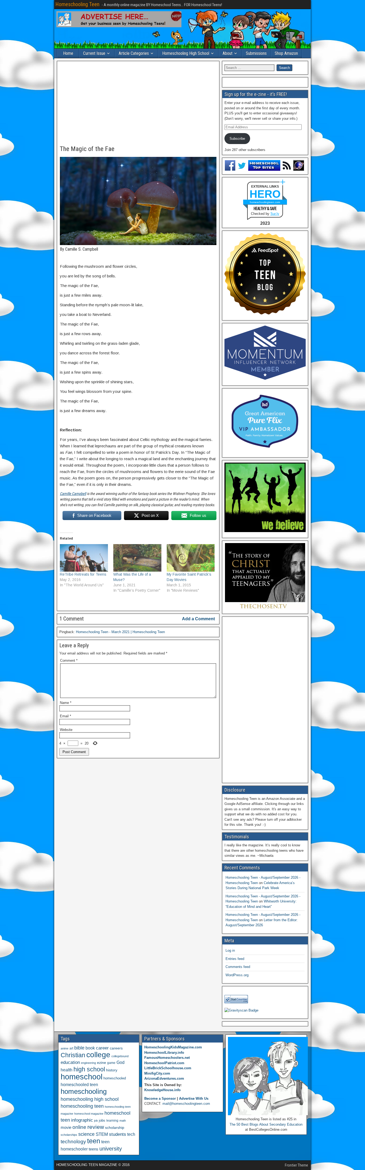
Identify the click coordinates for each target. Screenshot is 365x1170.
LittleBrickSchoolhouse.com (167, 1068)
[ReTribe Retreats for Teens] (84, 558)
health (66, 1069)
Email (65, 716)
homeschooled (114, 1078)
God (121, 1062)
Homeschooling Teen (77, 4)
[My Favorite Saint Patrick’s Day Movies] (191, 558)
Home (68, 53)
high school (89, 1069)
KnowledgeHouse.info (162, 1090)
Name (65, 703)
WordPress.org (237, 975)
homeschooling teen (82, 1106)
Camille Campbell (73, 493)
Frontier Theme (296, 1165)
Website (66, 730)
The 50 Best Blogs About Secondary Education (266, 1124)
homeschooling (84, 1091)
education (70, 1062)
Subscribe (237, 139)
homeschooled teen (79, 1084)
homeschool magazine (88, 1113)
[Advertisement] (138, 103)
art (71, 1048)
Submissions (256, 53)
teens (93, 1149)
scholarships (69, 1134)
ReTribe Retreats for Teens (83, 574)
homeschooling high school (90, 1099)
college (98, 1055)
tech (131, 1134)
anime (64, 1048)
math (122, 1120)
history (111, 1070)
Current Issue (94, 53)
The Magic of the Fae (87, 149)
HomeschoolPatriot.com (164, 1063)
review (95, 1127)
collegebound (120, 1056)
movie (66, 1127)
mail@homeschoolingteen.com (186, 1104)
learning (112, 1120)
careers (116, 1048)
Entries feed (235, 959)
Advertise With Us (193, 1099)
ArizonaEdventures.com (164, 1078)
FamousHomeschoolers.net (167, 1058)
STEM (102, 1134)
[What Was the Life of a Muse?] (137, 558)
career (102, 1048)
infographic (82, 1120)
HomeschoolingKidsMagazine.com (173, 1047)
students (117, 1134)
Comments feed (238, 967)
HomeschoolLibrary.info (164, 1053)
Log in (230, 950)
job (96, 1120)
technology (73, 1141)
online (79, 1127)
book (90, 1047)
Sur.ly (274, 214)
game (111, 1063)
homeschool (81, 1076)
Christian (73, 1055)
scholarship (114, 1128)
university (110, 1149)
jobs (102, 1120)
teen (93, 1141)
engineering (88, 1062)
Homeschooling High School (185, 53)
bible (79, 1048)
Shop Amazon (286, 53)
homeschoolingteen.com (265, 202)
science (86, 1134)
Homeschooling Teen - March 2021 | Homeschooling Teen (120, 632)
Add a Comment (198, 619)
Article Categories (134, 53)
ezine (101, 1063)
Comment (68, 660)
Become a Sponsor (160, 1099)
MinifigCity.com (157, 1073)
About (227, 53)
